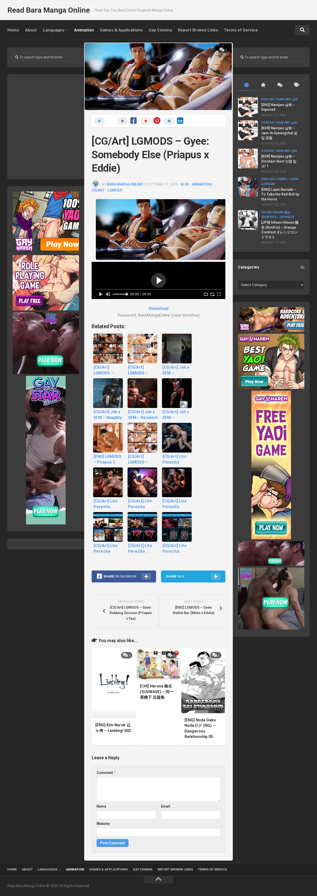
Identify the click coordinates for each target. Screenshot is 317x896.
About (31, 29)
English (267, 99)
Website (103, 824)
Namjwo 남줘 (287, 99)
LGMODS (114, 190)
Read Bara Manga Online (48, 10)
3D (187, 184)
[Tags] (296, 85)
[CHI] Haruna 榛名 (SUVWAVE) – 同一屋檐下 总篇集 (157, 692)
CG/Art (98, 190)
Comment (106, 773)
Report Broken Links (198, 29)
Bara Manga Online (124, 184)
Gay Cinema (160, 29)
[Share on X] (105, 121)
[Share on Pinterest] (152, 121)
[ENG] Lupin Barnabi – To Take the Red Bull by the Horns (280, 194)
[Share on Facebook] (128, 121)
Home (13, 29)
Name (101, 806)
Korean (267, 122)
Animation (84, 29)
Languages (53, 29)
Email (165, 806)
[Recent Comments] (279, 85)
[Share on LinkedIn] (175, 121)
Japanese (286, 217)
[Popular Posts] (263, 85)
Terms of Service (241, 29)
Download (158, 308)
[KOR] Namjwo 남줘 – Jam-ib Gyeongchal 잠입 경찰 (279, 133)
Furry (282, 179)
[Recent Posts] (246, 85)
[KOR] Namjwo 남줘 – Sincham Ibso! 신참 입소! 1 (278, 161)
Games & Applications (121, 29)
